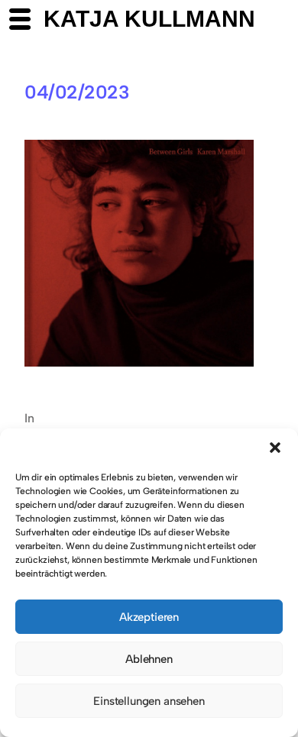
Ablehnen (149, 659)
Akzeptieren (149, 617)
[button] (275, 447)
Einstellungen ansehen (148, 701)
